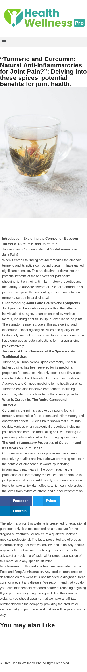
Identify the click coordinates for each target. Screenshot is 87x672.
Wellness (53, 221)
